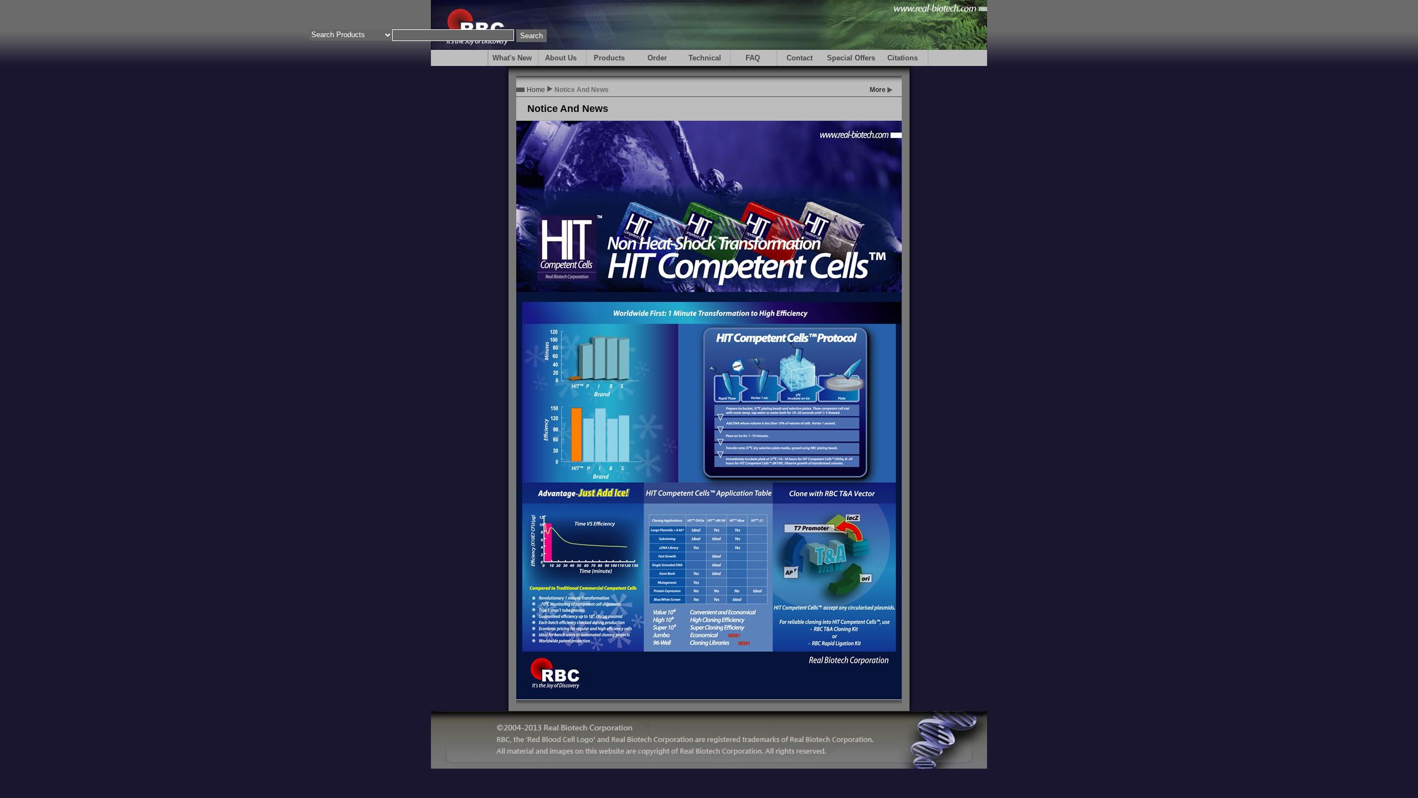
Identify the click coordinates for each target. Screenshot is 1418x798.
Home (536, 90)
